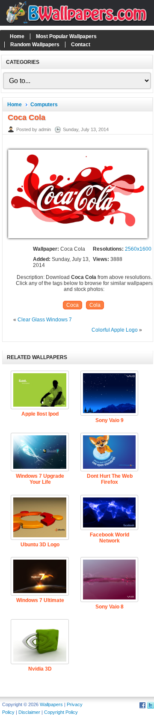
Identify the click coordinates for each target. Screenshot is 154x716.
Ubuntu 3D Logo (40, 545)
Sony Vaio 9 (109, 420)
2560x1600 (138, 249)
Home (17, 36)
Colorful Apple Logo (115, 330)
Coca (72, 305)
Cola (95, 305)
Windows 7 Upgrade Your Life (40, 479)
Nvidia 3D (40, 669)
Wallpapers (51, 704)
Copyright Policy (61, 712)
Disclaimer (29, 712)
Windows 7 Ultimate (40, 600)
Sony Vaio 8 (109, 607)
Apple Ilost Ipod (40, 414)
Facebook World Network (109, 538)
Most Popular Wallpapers (66, 36)
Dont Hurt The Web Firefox (110, 479)
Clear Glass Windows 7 (45, 320)
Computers (44, 105)
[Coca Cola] (78, 239)
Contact (80, 45)
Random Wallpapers (34, 45)
